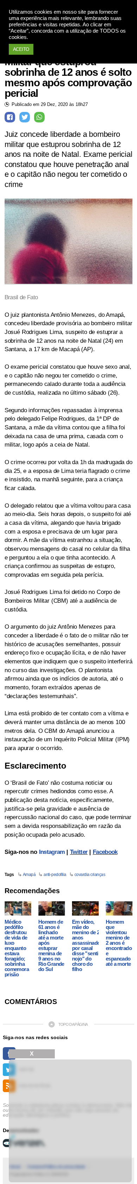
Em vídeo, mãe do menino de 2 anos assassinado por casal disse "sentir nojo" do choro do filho (86, 945)
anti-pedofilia (55, 874)
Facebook (105, 852)
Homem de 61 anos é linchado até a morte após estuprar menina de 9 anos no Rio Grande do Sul (51, 945)
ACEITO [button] (21, 49)
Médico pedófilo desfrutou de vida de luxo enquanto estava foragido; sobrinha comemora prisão (17, 948)
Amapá (29, 874)
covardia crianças (89, 874)
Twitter (78, 852)
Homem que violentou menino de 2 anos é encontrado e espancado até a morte (119, 942)
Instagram (52, 852)
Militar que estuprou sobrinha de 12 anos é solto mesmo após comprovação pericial (68, 77)
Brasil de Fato (21, 297)
